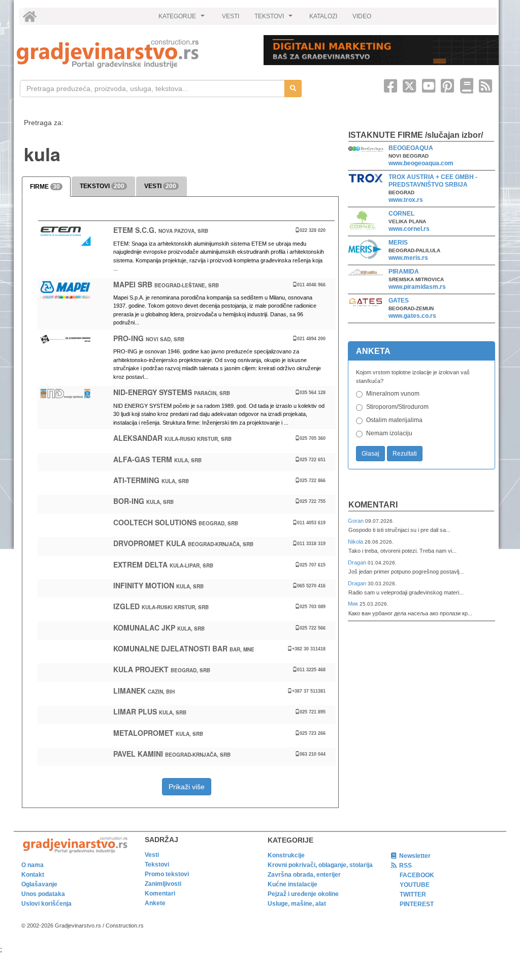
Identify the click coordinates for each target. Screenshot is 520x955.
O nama (32, 865)
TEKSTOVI (274, 19)
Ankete (155, 903)
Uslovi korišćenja (46, 903)
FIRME (45, 186)
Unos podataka (43, 894)
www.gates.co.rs (412, 315)
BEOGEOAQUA (410, 148)
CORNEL (401, 213)
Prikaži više (187, 787)
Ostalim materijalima (394, 420)
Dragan (358, 562)
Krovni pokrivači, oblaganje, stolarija (320, 865)
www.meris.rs (408, 257)
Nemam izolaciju (389, 433)
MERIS (398, 242)
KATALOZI (323, 16)
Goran (356, 521)
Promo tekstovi (167, 874)
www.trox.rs (405, 199)
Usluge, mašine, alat (297, 903)
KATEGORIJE (182, 19)
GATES (398, 300)
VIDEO (361, 16)
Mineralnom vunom (392, 393)
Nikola (356, 542)
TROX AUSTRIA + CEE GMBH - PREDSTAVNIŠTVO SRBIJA (432, 180)
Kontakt (32, 874)
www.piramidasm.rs (417, 286)
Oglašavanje (39, 884)
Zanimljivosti (163, 883)
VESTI (230, 16)
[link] (133, 53)
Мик (354, 604)
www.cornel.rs (409, 228)
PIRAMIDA (403, 271)
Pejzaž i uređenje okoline (303, 894)
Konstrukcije (286, 855)
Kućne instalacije (292, 884)
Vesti (152, 854)
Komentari (373, 504)
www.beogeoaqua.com (420, 163)
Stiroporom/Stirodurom (397, 406)
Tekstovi (157, 864)
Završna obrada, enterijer (304, 874)
